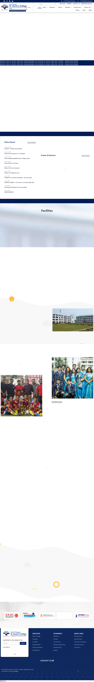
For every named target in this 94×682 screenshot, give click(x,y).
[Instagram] (7, 1)
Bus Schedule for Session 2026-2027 (47, 61)
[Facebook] (4, 1)
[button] (73, 320)
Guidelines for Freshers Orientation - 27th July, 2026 (18, 177)
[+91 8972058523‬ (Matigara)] (78, 1)
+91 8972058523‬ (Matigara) (86, 1)
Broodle (16, 671)
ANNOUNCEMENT (29, 61)
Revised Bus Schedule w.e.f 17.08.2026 (14, 153)
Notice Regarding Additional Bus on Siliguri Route (17, 158)
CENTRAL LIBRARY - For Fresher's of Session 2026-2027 (19, 182)
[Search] (55, 4)
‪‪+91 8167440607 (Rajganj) (69, 1)
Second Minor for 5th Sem (11, 163)
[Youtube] (12, 1)
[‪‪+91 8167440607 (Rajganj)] (61, 1)
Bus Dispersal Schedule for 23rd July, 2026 (15, 187)
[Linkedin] (10, 1)
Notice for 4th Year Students (12, 168)
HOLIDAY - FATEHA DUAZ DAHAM (68, 61)
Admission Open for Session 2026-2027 (11, 61)
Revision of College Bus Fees (11, 173)
